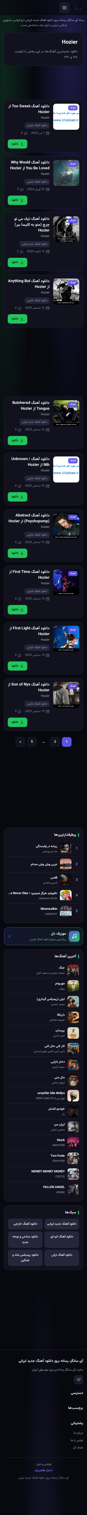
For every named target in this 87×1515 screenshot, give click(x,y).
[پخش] (66, 117)
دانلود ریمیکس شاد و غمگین (25, 1258)
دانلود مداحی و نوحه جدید (25, 1239)
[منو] (64, 8)
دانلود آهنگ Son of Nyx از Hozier (29, 687)
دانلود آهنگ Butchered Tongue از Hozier (31, 406)
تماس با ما (77, 1440)
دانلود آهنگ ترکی (61, 1255)
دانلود (14, 144)
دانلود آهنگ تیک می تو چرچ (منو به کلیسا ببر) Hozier (32, 225)
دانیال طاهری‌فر (44, 1470)
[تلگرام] (78, 1379)
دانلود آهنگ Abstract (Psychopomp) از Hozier (29, 518)
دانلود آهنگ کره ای (62, 1236)
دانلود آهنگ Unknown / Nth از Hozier (30, 462)
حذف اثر (78, 1447)
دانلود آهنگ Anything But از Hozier (29, 284)
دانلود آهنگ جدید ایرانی (34, 244)
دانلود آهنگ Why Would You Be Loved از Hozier (30, 165)
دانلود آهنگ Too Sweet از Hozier (29, 109)
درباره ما (78, 1433)
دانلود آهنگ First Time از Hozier (29, 575)
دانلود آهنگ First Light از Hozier (29, 631)
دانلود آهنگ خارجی (37, 125)
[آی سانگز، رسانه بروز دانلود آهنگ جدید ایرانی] (78, 7)
